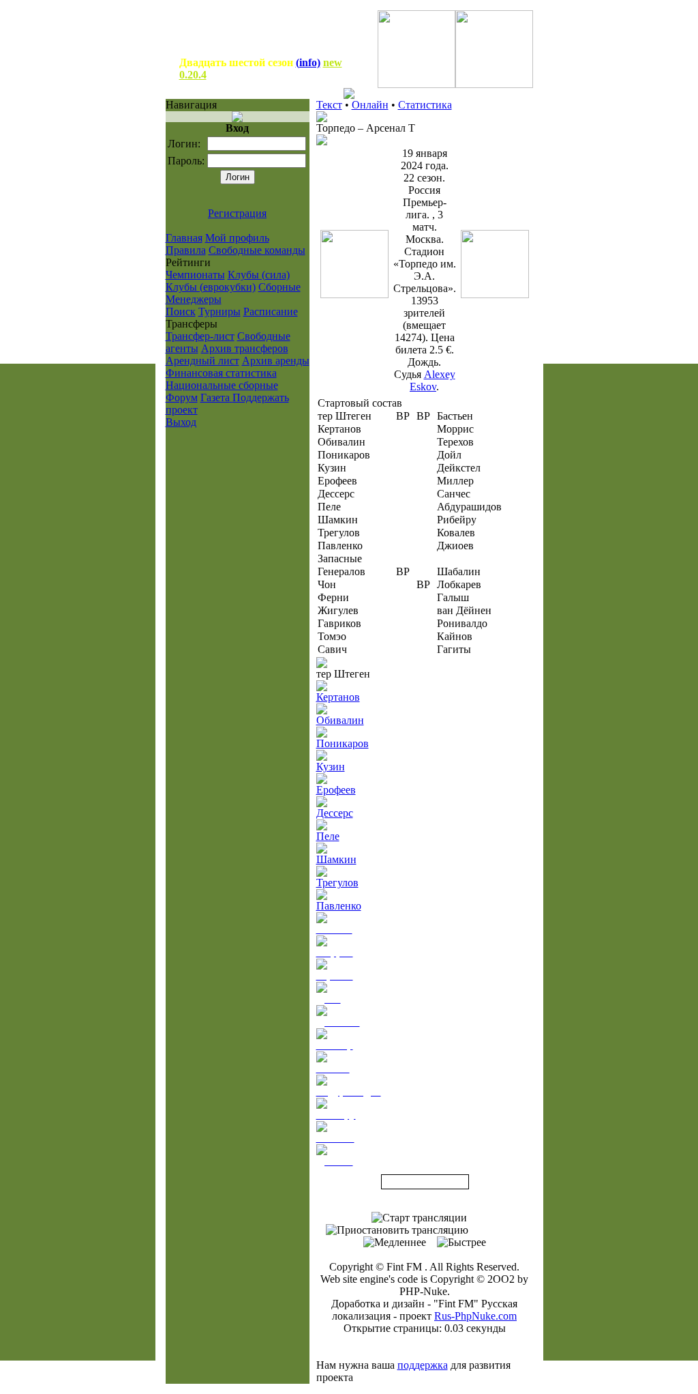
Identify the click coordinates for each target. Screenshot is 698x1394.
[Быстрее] (461, 1242)
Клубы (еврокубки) (211, 287)
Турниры (219, 311)
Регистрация (237, 213)
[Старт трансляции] (419, 1218)
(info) (308, 62)
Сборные (279, 287)
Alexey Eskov (432, 380)
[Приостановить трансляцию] (397, 1230)
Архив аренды (275, 360)
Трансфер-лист (200, 336)
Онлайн (370, 105)
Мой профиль (237, 238)
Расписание (270, 311)
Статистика (425, 105)
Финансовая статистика (221, 373)
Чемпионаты (195, 274)
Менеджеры (194, 299)
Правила (186, 250)
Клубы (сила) (259, 274)
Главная (184, 238)
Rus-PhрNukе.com (475, 1316)
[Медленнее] (394, 1242)
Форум (182, 397)
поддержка (422, 1365)
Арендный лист (202, 360)
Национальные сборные (222, 385)
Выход (181, 422)
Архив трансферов (244, 348)
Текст (329, 105)
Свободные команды (257, 250)
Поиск (181, 311)
